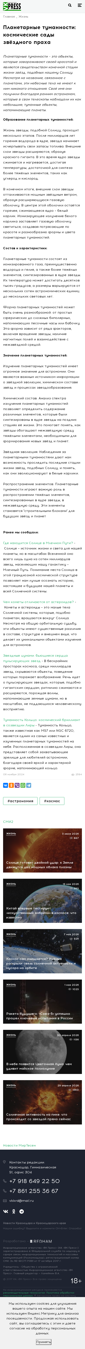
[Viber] (17, 785)
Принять (43, 1342)
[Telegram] (28, 785)
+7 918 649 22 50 (34, 1180)
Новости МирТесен (19, 1145)
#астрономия (20, 801)
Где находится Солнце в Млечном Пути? (38, 543)
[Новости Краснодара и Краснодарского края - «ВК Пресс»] (12, 6)
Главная (9, 16)
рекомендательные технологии (24, 1292)
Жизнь (23, 16)
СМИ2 (8, 822)
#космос (52, 801)
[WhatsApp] (22, 785)
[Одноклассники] (11, 785)
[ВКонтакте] (5, 785)
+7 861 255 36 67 (33, 1190)
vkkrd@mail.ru (21, 1201)
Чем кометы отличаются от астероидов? (38, 602)
